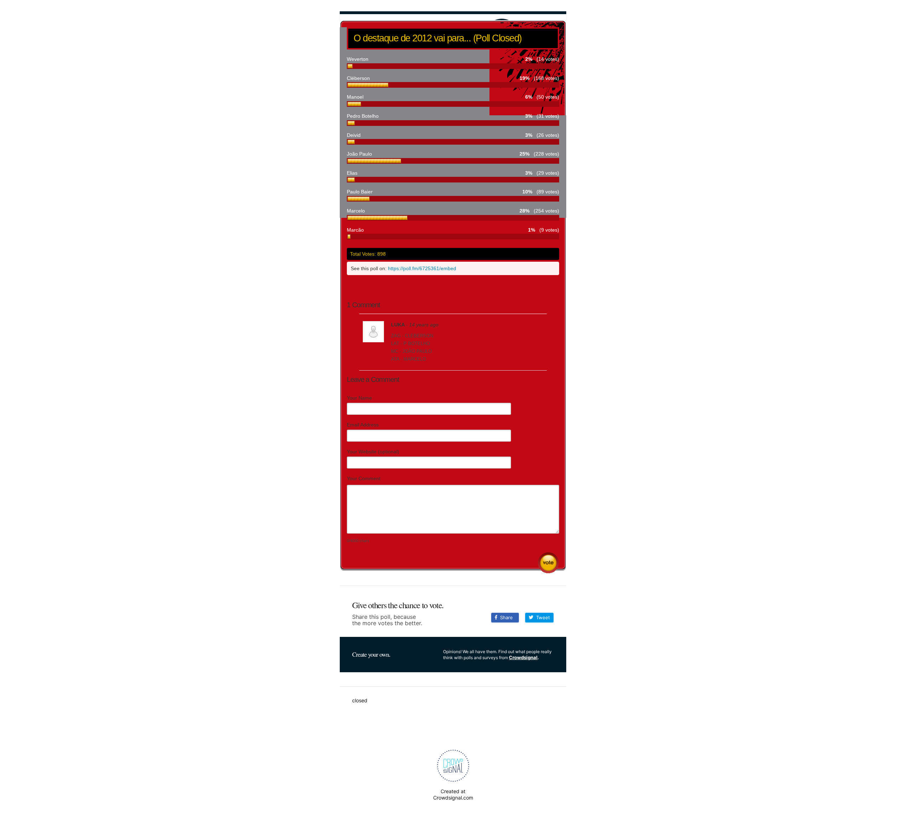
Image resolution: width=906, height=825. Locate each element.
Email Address (363, 425)
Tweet (541, 617)
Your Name (359, 398)
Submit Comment (548, 563)
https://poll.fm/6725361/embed (422, 268)
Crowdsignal (523, 657)
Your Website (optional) (373, 451)
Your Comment (363, 478)
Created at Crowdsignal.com (453, 794)
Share (505, 617)
